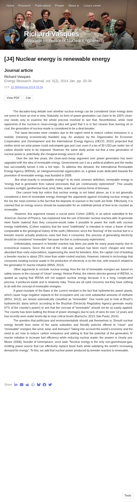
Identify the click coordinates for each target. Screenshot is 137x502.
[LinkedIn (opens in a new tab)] (16, 384)
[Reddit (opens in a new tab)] (27, 384)
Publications (43, 5)
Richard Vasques (51, 34)
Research (24, 5)
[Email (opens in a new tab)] (21, 384)
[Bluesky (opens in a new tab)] (38, 384)
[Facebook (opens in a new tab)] (44, 384)
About (72, 5)
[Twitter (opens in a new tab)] (50, 384)
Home (10, 5)
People (59, 5)
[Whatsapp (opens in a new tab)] (33, 384)
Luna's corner (92, 5)
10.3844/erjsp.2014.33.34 (27, 87)
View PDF (13, 97)
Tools (127, 495)
